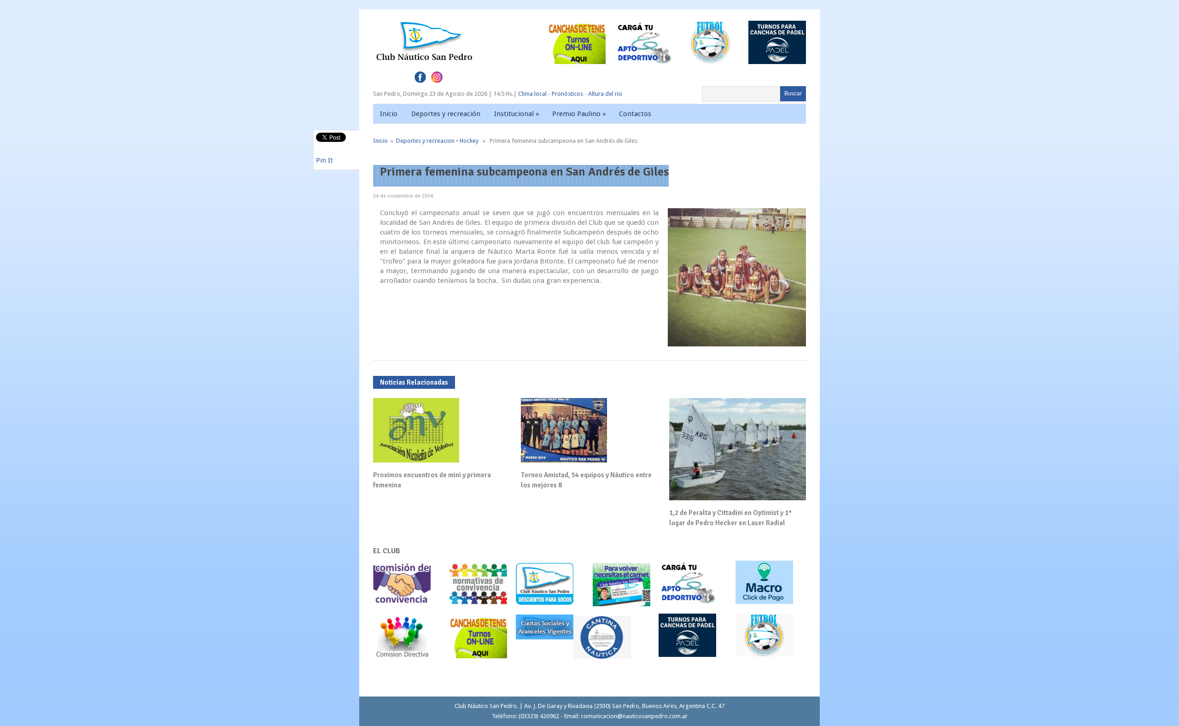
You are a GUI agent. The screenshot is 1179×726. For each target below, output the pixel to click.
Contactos (635, 114)
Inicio (388, 114)
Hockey (469, 140)
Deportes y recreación (445, 114)
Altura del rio (605, 93)
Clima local (532, 93)
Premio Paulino (579, 114)
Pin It (324, 160)
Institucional (516, 114)
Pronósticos (567, 93)
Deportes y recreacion (425, 140)
